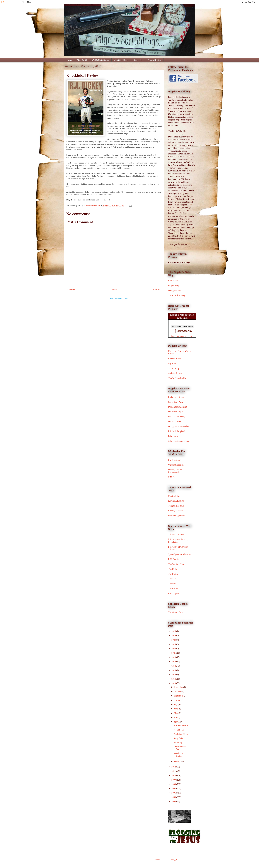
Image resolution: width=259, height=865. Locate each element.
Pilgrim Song (173, 285)
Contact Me (137, 60)
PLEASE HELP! (181, 725)
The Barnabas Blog (176, 295)
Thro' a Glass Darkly (177, 378)
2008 (173, 784)
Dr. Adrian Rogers (176, 411)
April (176, 717)
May (176, 713)
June (176, 708)
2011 (173, 770)
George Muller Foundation (179, 426)
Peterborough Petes (176, 515)
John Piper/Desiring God (178, 440)
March (177, 721)
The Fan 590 (173, 588)
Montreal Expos (175, 495)
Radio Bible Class (176, 396)
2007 (173, 788)
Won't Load (179, 729)
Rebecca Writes (174, 358)
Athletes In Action (176, 534)
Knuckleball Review (179, 754)
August (177, 700)
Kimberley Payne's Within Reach (179, 352)
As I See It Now (175, 373)
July (176, 704)
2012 (173, 766)
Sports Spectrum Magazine (179, 554)
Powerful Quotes (154, 60)
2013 (173, 683)
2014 (173, 678)
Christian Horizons (176, 464)
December (178, 686)
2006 (173, 792)
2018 (173, 665)
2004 (173, 801)
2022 (173, 648)
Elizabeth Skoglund (176, 431)
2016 (173, 670)
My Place (172, 363)
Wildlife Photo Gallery (100, 60)
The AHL (172, 578)
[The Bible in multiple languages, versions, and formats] (182, 333)
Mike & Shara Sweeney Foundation (178, 540)
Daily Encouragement (177, 406)
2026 (173, 631)
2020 (173, 657)
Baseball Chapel (175, 459)
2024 (173, 639)
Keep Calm (178, 738)
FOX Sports (173, 559)
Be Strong (178, 742)
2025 (173, 635)
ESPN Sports (174, 593)
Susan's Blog (173, 368)
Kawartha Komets (176, 500)
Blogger (174, 860)
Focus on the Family (176, 416)
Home (69, 60)
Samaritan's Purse (175, 401)
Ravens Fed (173, 280)
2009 (173, 779)
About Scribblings (121, 60)
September (179, 695)
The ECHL (173, 573)
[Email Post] (130, 206)
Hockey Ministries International (176, 471)
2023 (173, 644)
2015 (173, 674)
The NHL (172, 583)
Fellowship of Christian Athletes (178, 548)
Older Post (157, 289)
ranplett (157, 860)
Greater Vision (174, 421)
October (177, 691)
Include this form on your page (182, 336)
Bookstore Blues (181, 734)
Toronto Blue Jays (176, 505)
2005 (173, 797)
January (177, 761)
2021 (173, 652)
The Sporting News (176, 564)
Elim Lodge (173, 436)
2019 (173, 661)
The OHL (172, 568)
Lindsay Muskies (175, 510)
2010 (173, 775)
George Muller (174, 290)
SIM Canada (173, 477)
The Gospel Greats (176, 612)
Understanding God (180, 747)
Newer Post (71, 289)
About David (82, 60)
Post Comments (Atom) (119, 299)
